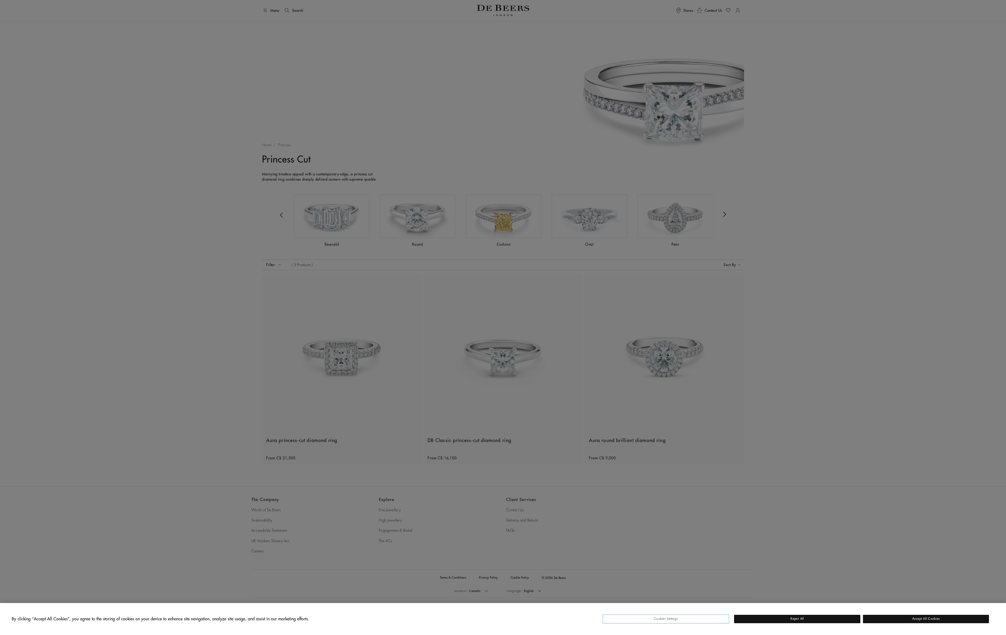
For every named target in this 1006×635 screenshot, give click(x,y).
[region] (503, 619)
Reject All (797, 618)
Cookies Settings (666, 618)
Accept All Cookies (926, 618)
